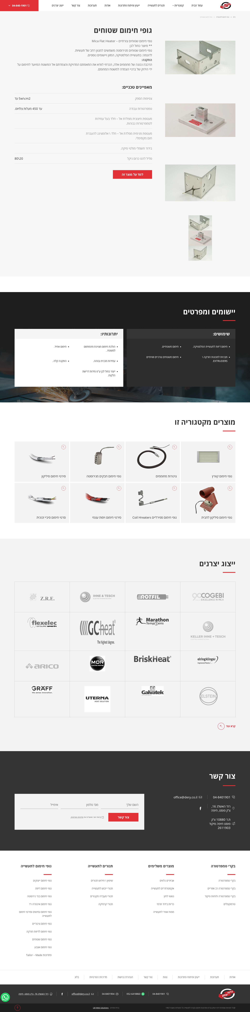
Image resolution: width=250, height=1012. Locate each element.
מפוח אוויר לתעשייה (163, 912)
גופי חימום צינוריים (42, 923)
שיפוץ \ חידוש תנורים (102, 880)
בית (234, 17)
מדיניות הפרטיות (98, 977)
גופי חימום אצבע (43, 947)
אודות (107, 5)
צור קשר (75, 5)
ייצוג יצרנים (58, 5)
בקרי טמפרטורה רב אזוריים (221, 888)
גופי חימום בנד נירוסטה (39, 896)
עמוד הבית (197, 5)
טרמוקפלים (229, 904)
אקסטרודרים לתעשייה (162, 888)
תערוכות (92, 5)
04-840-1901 (19, 5)
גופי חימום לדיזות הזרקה (39, 931)
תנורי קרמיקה (105, 904)
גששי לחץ (169, 896)
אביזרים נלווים (167, 880)
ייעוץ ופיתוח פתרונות (129, 5)
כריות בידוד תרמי (165, 904)
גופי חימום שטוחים (42, 939)
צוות (165, 977)
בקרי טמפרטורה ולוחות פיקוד (220, 896)
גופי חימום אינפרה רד (40, 904)
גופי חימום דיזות (43, 888)
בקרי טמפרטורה (226, 880)
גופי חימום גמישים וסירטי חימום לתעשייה (35, 914)
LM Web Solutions (101, 1008)
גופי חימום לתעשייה (222, 17)
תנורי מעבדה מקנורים (101, 896)
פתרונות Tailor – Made (39, 955)
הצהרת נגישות (125, 977)
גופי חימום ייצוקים (42, 880)
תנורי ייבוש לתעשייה (102, 888)
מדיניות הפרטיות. (76, 817)
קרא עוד (230, 726)
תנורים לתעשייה (156, 5)
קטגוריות (179, 5)
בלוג (77, 977)
